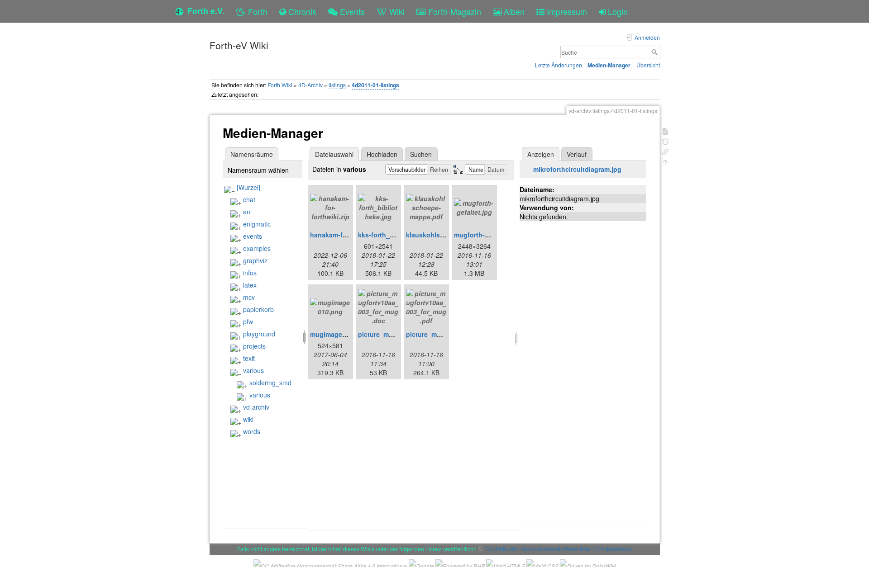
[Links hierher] (665, 151)
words (251, 431)
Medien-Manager (608, 65)
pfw (248, 321)
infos (250, 272)
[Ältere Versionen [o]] (665, 141)
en (246, 211)
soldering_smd (270, 382)
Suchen (421, 154)
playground (259, 333)
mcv (249, 297)
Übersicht (648, 65)
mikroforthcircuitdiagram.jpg (577, 169)
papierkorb (258, 309)
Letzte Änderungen (558, 65)
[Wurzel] (248, 187)
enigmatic (257, 223)
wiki (248, 419)
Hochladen (382, 154)
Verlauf (577, 154)
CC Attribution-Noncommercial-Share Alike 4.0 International (558, 549)
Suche (655, 52)
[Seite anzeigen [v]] (665, 130)
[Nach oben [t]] (665, 161)
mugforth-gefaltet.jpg (487, 234)
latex (250, 284)
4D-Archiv (310, 85)
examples (257, 248)
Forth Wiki (279, 85)
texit (249, 358)
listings (337, 85)
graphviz (255, 260)
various (253, 370)
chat (249, 199)
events (252, 236)
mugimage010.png (338, 334)
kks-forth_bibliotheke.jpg (397, 234)
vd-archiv (256, 406)
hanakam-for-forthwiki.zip (349, 234)
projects (254, 345)
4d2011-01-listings (375, 85)
